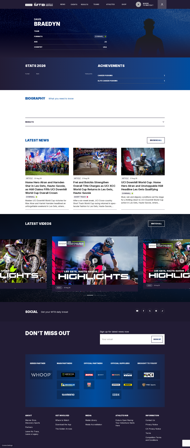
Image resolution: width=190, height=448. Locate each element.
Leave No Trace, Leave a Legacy (32, 432)
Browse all (156, 140)
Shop (124, 4)
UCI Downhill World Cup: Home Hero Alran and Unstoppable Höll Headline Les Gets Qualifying (142, 186)
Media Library (91, 420)
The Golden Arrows (63, 429)
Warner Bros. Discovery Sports (32, 421)
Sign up (157, 339)
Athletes (110, 4)
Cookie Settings (7, 445)
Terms (148, 433)
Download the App (63, 424)
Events (74, 4)
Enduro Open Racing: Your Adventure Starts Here (125, 423)
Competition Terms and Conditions (153, 438)
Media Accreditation (93, 424)
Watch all (156, 224)
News (62, 4)
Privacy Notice (152, 424)
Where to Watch (62, 420)
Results (84, 4)
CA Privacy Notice (153, 429)
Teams (96, 4)
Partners (29, 427)
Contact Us (150, 420)
